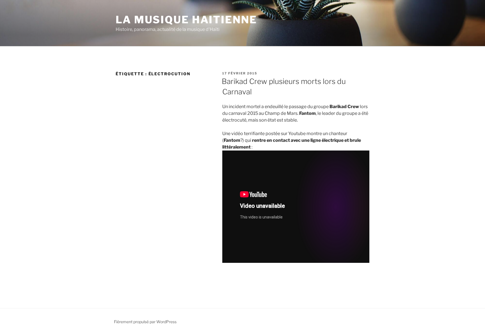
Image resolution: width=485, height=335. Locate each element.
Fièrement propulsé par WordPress (145, 321)
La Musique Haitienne (186, 19)
